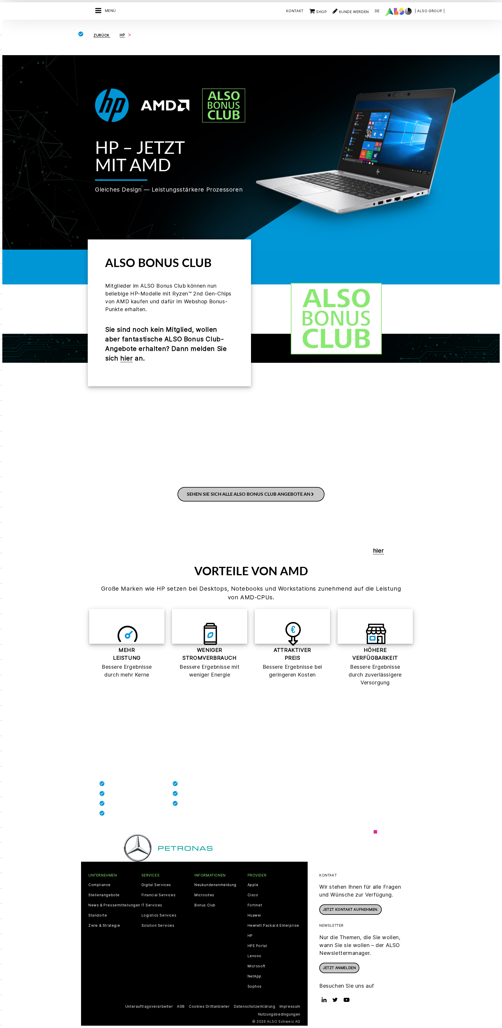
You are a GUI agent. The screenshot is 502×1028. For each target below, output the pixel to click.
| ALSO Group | (430, 11)
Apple (253, 885)
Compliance (99, 885)
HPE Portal (257, 946)
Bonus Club (205, 905)
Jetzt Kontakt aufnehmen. (350, 909)
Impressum (289, 1006)
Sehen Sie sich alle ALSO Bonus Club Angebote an (248, 494)
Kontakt (295, 11)
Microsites (204, 895)
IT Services (152, 905)
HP (250, 936)
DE (377, 11)
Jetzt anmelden (339, 968)
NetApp (255, 976)
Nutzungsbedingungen (279, 1014)
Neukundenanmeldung (215, 885)
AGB (181, 1006)
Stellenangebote (104, 895)
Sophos (255, 986)
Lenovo (255, 956)
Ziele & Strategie (104, 926)
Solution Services (158, 926)
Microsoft (257, 966)
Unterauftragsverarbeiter (149, 1006)
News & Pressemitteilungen (114, 905)
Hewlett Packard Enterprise (274, 926)
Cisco (253, 895)
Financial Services (158, 895)
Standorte (97, 915)
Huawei (254, 915)
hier (126, 358)
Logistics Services (159, 915)
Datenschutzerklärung (254, 1006)
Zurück (102, 35)
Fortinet (255, 905)
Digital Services (156, 885)
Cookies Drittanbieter (209, 1006)
